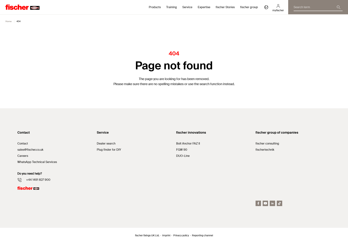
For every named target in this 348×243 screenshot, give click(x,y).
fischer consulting (267, 143)
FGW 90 (181, 150)
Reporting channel (202, 235)
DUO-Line (183, 156)
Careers (22, 156)
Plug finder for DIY (109, 150)
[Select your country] (266, 7)
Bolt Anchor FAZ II (188, 143)
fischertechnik (265, 150)
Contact (22, 143)
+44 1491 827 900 (38, 180)
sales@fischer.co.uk (30, 150)
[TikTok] (279, 203)
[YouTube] (265, 203)
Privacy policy (181, 235)
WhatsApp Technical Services (37, 162)
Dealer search (106, 143)
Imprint (166, 235)
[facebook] (258, 203)
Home (8, 21)
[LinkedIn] (272, 203)
